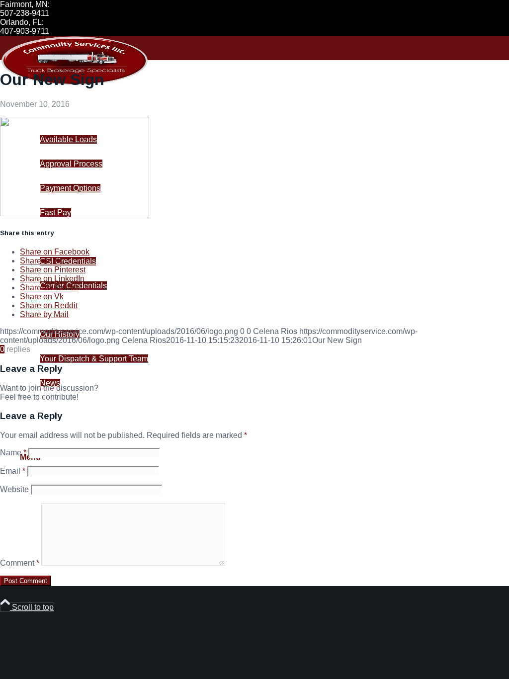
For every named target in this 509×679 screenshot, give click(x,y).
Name (13, 452)
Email (12, 471)
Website (14, 489)
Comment (19, 563)
